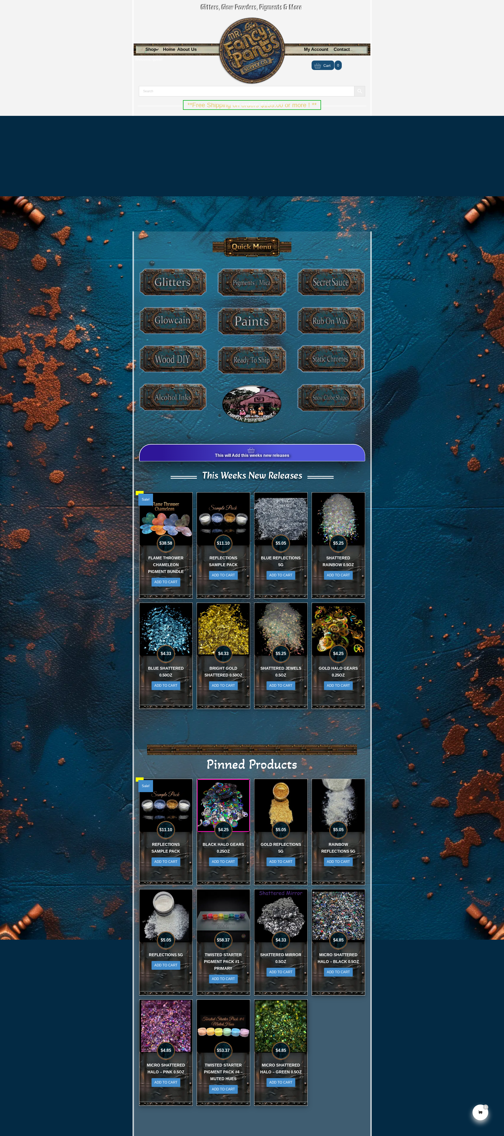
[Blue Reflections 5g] (280, 518)
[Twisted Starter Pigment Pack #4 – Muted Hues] (223, 1026)
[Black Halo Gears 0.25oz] (223, 805)
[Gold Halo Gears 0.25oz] (338, 629)
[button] (157, 50)
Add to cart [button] (165, 582)
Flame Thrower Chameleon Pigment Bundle (166, 565)
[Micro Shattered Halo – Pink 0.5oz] (165, 1026)
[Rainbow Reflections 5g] (338, 805)
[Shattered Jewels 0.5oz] (280, 629)
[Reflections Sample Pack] (223, 518)
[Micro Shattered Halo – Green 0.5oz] (280, 1026)
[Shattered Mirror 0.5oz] (280, 915)
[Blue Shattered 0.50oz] (165, 629)
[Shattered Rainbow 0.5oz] (338, 518)
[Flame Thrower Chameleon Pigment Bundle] (165, 518)
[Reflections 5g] (165, 915)
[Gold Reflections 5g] (280, 805)
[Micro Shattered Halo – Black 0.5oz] (338, 915)
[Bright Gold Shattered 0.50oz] (223, 629)
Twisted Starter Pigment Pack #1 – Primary (223, 962)
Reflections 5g (166, 955)
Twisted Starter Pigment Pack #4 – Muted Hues (223, 1072)
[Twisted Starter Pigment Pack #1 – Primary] (223, 915)
